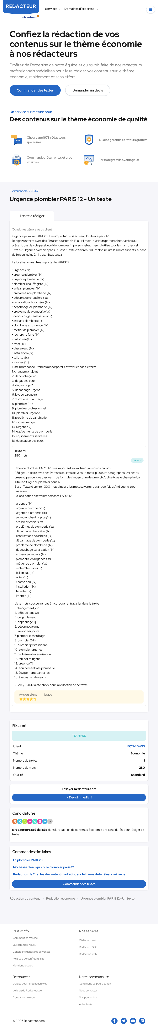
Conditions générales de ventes (31, 951)
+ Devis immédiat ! (79, 797)
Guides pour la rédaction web (30, 983)
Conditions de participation (95, 983)
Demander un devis (87, 90)
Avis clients (85, 1004)
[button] (150, 9)
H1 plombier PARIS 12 (28, 860)
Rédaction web (88, 954)
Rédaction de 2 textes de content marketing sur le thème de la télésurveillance (69, 874)
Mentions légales (23, 965)
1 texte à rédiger (32, 216)
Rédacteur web (88, 940)
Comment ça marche (25, 938)
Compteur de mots (24, 997)
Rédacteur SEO (88, 947)
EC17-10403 (136, 746)
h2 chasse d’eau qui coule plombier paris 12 (43, 867)
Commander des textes (35, 90)
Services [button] (51, 9)
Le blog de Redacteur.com (28, 990)
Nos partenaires (88, 997)
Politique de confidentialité (29, 958)
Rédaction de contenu (25, 898)
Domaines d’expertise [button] (79, 9)
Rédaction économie (60, 898)
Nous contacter (88, 990)
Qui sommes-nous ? (24, 944)
